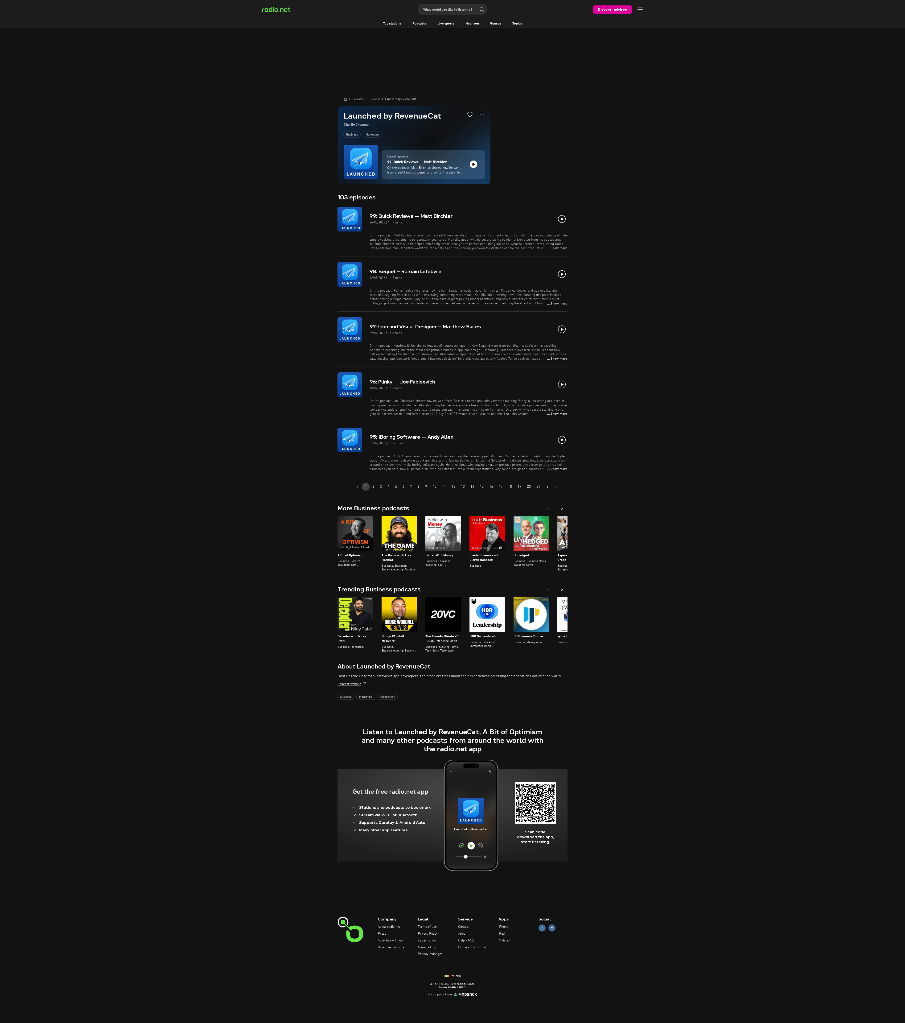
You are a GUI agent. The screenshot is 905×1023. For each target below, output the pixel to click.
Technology (387, 697)
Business (352, 134)
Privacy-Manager (430, 954)
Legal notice (427, 940)
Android (504, 940)
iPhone (503, 926)
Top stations (392, 23)
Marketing (372, 134)
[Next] (562, 506)
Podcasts (419, 23)
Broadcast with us (391, 947)
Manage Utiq (427, 947)
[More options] (482, 115)
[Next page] (547, 487)
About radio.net (389, 926)
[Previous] (548, 506)
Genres (495, 23)
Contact (463, 926)
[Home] (345, 99)
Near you (472, 23)
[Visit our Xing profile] (552, 928)
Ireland (455, 976)
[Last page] (557, 487)
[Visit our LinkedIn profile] (542, 928)
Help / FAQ (466, 940)
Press (382, 933)
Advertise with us (390, 940)
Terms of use (427, 926)
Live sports (445, 23)
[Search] (482, 9)
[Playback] (473, 164)
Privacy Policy (428, 933)
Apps (461, 933)
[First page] (348, 487)
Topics (517, 23)
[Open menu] (640, 9)
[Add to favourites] (470, 114)
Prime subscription (472, 947)
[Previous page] (357, 487)
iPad (501, 933)
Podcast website (349, 684)
